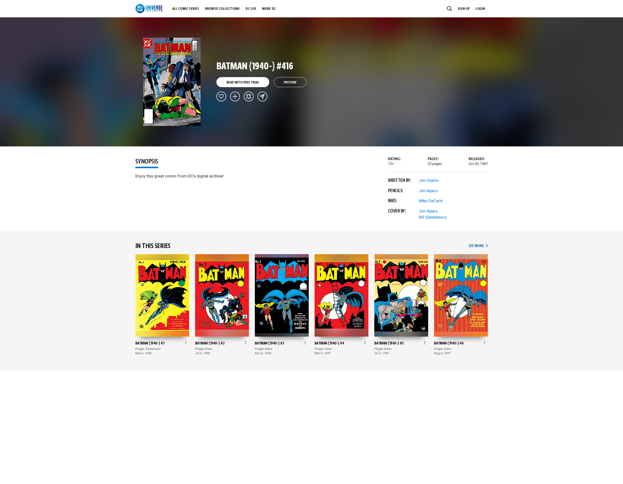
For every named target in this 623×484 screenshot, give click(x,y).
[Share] (262, 96)
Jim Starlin (429, 180)
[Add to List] (235, 96)
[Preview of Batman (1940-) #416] (172, 82)
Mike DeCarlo (431, 200)
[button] (449, 9)
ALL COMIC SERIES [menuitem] (185, 9)
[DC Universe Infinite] (149, 8)
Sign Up (464, 9)
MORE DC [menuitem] (269, 9)
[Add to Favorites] (221, 96)
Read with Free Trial (242, 82)
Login (480, 9)
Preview (290, 82)
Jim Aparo (428, 190)
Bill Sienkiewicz (433, 217)
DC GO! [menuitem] (251, 9)
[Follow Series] (249, 96)
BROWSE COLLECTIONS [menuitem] (222, 9)
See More (478, 245)
